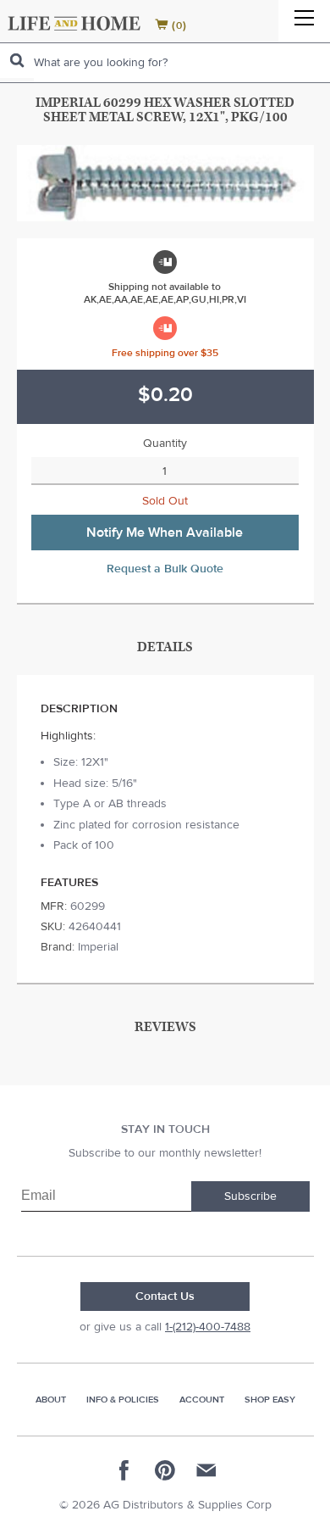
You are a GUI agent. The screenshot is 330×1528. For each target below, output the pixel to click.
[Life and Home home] (74, 23)
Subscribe (250, 1196)
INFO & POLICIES (122, 1399)
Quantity (165, 443)
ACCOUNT (201, 1399)
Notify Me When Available (164, 532)
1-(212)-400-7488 (207, 1327)
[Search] (17, 60)
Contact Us (165, 1296)
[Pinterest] (165, 1470)
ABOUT (51, 1399)
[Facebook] (124, 1470)
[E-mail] (205, 1470)
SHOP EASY (270, 1399)
